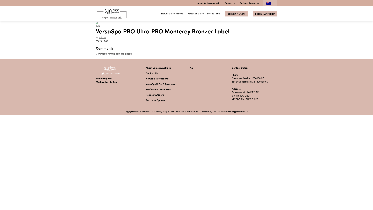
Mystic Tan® (213, 13)
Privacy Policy (161, 111)
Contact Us (230, 3)
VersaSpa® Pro (196, 13)
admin (102, 37)
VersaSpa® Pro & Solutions (160, 83)
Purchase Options (155, 100)
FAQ (191, 67)
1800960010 (258, 78)
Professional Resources (158, 89)
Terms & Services (177, 111)
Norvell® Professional (172, 13)
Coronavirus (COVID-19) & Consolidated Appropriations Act (224, 111)
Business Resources (249, 3)
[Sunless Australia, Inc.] (112, 13)
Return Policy (192, 111)
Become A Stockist (265, 13)
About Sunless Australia (208, 3)
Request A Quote (236, 13)
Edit (98, 26)
